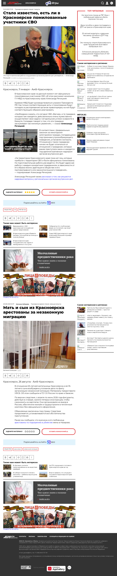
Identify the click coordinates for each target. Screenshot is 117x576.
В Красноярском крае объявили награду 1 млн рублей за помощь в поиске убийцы (25, 235)
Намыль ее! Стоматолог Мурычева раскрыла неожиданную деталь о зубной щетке (99, 105)
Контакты (22, 536)
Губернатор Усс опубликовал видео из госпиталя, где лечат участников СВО (60, 228)
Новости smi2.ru (10, 297)
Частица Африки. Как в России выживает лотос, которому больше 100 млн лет (99, 83)
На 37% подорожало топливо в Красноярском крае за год (60, 466)
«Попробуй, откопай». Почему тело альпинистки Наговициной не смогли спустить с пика (99, 324)
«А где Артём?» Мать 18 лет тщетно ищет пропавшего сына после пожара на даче (99, 98)
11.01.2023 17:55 (8, 9)
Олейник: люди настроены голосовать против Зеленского (97, 133)
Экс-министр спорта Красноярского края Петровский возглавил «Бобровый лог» (95, 45)
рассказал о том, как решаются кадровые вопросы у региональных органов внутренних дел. (44, 178)
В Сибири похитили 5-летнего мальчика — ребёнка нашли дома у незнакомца (25, 474)
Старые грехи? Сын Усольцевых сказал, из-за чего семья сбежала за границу (100, 90)
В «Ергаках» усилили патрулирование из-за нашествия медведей (25, 467)
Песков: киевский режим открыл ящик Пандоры (98, 141)
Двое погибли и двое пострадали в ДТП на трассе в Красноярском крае (95, 26)
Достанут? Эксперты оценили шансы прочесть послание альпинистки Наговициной (100, 340)
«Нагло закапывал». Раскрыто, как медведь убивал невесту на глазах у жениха (100, 317)
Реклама (32, 536)
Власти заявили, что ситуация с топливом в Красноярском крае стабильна (60, 474)
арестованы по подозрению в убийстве (34, 422)
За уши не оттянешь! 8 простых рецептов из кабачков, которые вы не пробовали (100, 75)
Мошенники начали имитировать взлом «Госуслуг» (98, 118)
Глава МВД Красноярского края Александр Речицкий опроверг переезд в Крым (60, 235)
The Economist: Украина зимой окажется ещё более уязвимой (97, 126)
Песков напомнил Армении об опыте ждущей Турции (99, 148)
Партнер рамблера (38, 567)
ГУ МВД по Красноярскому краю (22, 78)
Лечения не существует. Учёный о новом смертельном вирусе (99, 331)
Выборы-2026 (42, 536)
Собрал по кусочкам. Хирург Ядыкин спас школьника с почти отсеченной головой (100, 68)
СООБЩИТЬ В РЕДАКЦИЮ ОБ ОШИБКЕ (61, 536)
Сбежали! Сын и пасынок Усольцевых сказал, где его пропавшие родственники (100, 347)
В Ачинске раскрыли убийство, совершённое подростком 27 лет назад (96, 54)
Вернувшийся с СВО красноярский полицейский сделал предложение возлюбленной (18, 229)
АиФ (19, 370)
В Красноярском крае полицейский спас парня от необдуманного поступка (23, 242)
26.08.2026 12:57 (8, 304)
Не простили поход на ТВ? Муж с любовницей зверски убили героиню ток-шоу (95, 17)
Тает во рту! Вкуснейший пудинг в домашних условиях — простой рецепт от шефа (99, 309)
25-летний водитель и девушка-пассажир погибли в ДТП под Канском (95, 35)
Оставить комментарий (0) (58, 192)
